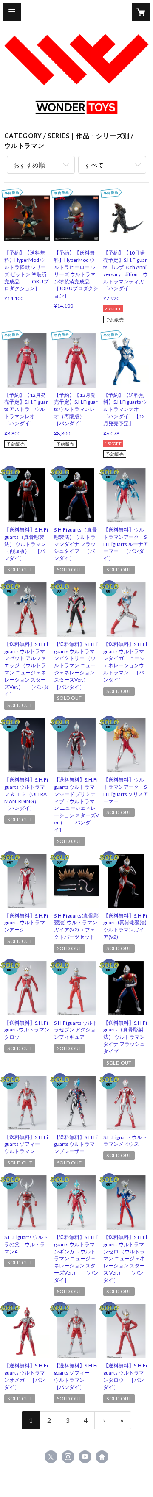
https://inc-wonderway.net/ (102, 1456)
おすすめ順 (29, 165)
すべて (94, 165)
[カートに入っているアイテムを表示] (141, 12)
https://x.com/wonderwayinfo (51, 1456)
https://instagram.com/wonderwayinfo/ (68, 1456)
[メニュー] (12, 12)
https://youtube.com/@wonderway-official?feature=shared (85, 1456)
